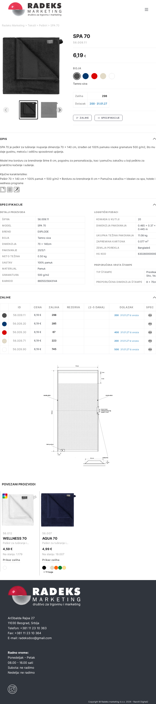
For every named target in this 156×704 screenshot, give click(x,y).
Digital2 (144, 701)
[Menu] (146, 9)
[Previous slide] (6, 110)
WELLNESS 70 (15, 538)
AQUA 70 (49, 538)
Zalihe (84, 117)
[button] (28, 109)
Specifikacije (110, 117)
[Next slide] (59, 110)
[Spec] (150, 314)
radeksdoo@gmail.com (35, 638)
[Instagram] (12, 689)
